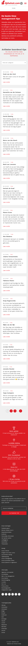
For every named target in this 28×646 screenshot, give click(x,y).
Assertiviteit (4, 542)
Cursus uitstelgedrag (6, 558)
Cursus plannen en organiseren (9, 562)
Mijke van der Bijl (8, 325)
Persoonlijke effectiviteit (7, 536)
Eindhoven (4, 615)
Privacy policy (4, 586)
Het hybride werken (6, 538)
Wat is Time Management (7, 576)
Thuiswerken (4, 543)
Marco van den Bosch (10, 140)
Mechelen (3, 626)
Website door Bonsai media (14, 643)
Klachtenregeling (5, 580)
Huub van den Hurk (9, 74)
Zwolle (3, 632)
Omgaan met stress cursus (8, 552)
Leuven (3, 622)
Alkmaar (3, 605)
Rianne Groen (7, 212)
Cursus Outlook (5, 550)
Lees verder (6, 82)
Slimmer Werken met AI (7, 530)
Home (13, 8)
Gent (2, 616)
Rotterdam (4, 628)
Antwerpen (4, 609)
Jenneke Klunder (8, 369)
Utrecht (3, 630)
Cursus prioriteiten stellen (7, 560)
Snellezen (3, 534)
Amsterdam (4, 607)
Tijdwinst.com (15, 641)
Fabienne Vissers (8, 280)
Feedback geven (5, 528)
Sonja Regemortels (9, 301)
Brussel (3, 613)
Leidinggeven (4, 540)
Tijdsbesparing (5, 556)
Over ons (3, 584)
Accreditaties (4, 574)
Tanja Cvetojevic (8, 393)
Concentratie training (6, 554)
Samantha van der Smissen (12, 92)
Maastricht (4, 624)
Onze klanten (4, 578)
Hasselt (3, 620)
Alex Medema (7, 236)
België (3, 611)
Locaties (3, 582)
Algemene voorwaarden (7, 572)
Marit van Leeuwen (9, 164)
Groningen (3, 618)
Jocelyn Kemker (8, 347)
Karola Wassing (8, 116)
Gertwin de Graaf (8, 188)
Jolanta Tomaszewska (10, 256)
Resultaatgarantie (5, 587)
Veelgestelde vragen (6, 589)
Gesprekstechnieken (6, 532)
